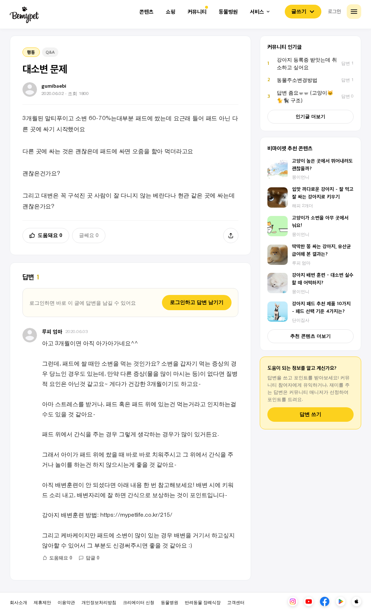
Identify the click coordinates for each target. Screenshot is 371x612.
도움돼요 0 (50, 235)
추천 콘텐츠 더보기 (310, 336)
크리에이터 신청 (138, 602)
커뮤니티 (197, 11)
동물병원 (228, 11)
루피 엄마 (52, 331)
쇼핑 (170, 11)
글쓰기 (299, 11)
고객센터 (236, 602)
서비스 (257, 11)
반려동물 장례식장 (203, 602)
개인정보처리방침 (99, 602)
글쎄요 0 (89, 235)
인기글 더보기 (310, 116)
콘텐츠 (146, 11)
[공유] (230, 235)
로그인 (334, 11)
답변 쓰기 (310, 414)
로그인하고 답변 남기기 (197, 302)
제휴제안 (42, 602)
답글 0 (92, 558)
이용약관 (66, 602)
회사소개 (18, 602)
